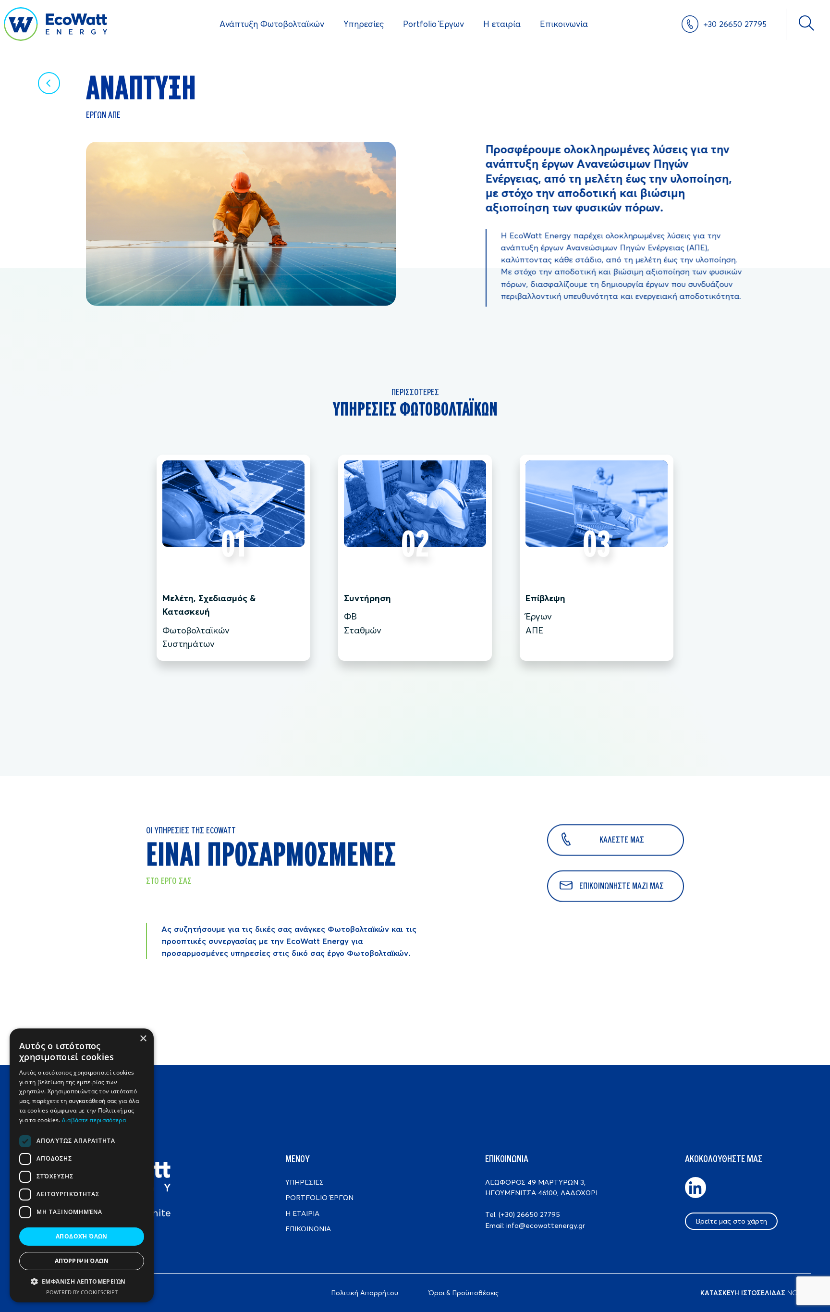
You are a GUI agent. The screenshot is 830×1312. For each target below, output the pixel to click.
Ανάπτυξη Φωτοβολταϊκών (272, 23)
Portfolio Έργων (433, 23)
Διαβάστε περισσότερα (94, 1120)
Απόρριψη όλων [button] (82, 1261)
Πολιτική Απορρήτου (364, 1292)
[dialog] (82, 1165)
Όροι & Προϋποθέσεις (463, 1292)
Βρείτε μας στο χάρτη (731, 1220)
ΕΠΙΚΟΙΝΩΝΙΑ (308, 1228)
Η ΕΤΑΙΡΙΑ (302, 1213)
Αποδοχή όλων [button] (82, 1236)
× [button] (142, 1038)
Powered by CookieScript (82, 1292)
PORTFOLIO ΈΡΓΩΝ (319, 1197)
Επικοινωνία (564, 23)
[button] (81, 1281)
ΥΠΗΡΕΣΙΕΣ (304, 1182)
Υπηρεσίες (363, 23)
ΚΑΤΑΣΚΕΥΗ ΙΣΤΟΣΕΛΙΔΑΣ (742, 1292)
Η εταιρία (502, 23)
